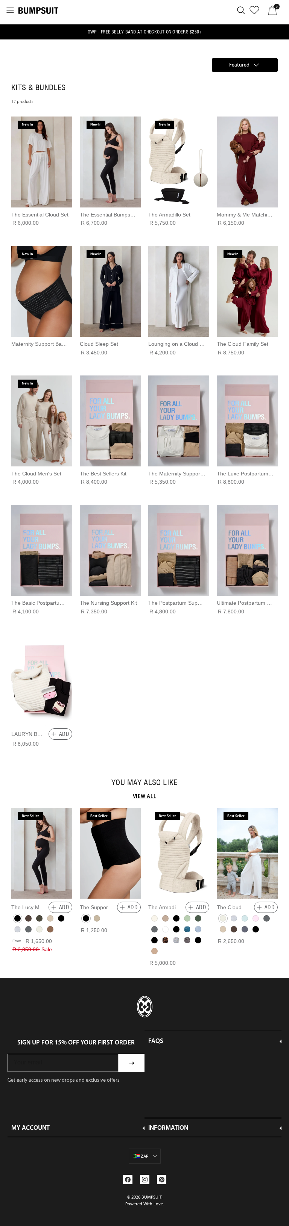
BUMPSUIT (151, 1197)
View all (145, 796)
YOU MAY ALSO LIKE (144, 782)
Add (64, 734)
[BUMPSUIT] (38, 10)
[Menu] (10, 10)
